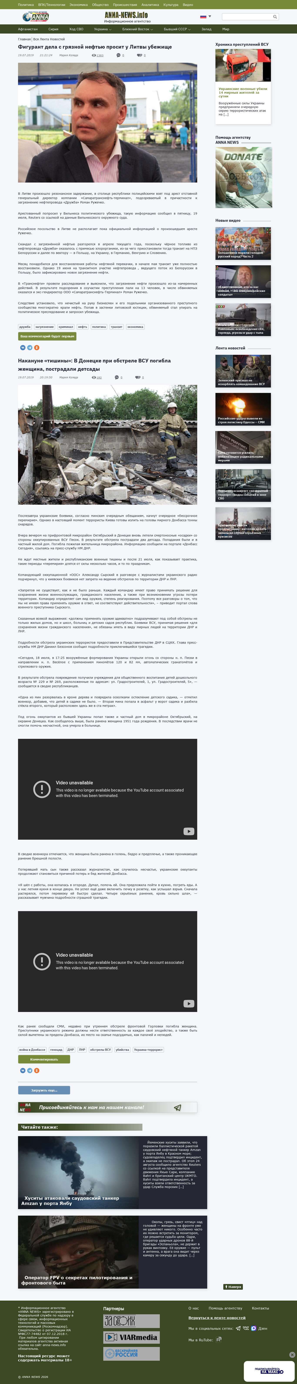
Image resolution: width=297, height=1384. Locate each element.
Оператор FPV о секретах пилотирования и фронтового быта (76, 1280)
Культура (171, 4)
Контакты (260, 1308)
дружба (24, 327)
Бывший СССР (175, 29)
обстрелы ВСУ (100, 1050)
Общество (100, 4)
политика (99, 327)
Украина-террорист (148, 1050)
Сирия (53, 29)
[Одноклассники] (36, 347)
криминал (66, 327)
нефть (82, 327)
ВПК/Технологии (51, 4)
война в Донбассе (32, 1050)
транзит (116, 327)
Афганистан (28, 29)
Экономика (79, 4)
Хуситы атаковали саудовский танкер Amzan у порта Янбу (70, 1200)
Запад (207, 29)
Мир (225, 29)
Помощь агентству (225, 1308)
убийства (122, 1050)
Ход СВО (76, 29)
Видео (188, 4)
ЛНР (82, 1050)
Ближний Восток (135, 29)
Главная (24, 39)
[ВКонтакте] (22, 347)
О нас (194, 1308)
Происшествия (125, 4)
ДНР (70, 1050)
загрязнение (44, 327)
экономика (135, 327)
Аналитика (150, 4)
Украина (101, 29)
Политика (26, 4)
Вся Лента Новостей (49, 39)
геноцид (56, 1050)
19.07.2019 (35, 55)
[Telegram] (29, 347)
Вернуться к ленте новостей (217, 1318)
